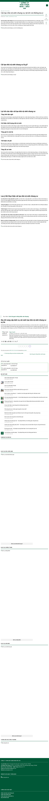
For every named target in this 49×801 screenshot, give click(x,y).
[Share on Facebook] (21, 346)
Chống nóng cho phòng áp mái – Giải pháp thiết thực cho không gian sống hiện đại (21, 420)
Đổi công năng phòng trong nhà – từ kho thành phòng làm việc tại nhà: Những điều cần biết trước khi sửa (25, 397)
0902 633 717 (14, 365)
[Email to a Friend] (26, 346)
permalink (25, 350)
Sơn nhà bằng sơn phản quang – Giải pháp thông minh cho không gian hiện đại (20, 432)
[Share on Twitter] (23, 346)
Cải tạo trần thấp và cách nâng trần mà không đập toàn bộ (16, 405)
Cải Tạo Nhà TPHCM (8, 381)
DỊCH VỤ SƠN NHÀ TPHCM (10, 385)
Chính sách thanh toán (6, 794)
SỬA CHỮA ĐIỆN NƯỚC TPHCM (11, 377)
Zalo (46, 23)
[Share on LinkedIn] (30, 346)
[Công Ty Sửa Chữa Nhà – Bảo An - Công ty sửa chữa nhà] (24, 5)
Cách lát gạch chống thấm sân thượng (37, 354)
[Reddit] (10, 341)
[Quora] (15, 341)
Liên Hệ (28, 0)
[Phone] (17, 341)
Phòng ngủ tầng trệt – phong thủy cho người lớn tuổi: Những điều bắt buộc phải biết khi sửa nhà (24, 401)
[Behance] (2, 341)
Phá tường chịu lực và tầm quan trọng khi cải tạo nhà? (15, 409)
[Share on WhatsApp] (19, 346)
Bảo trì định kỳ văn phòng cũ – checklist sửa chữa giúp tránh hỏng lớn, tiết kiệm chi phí (22, 393)
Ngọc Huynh (14, 16)
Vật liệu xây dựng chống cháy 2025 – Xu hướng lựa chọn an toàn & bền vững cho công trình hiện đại (24, 424)
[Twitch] (12, 341)
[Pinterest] (8, 341)
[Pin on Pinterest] (28, 346)
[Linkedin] (7, 341)
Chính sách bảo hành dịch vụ (7, 796)
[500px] (13, 341)
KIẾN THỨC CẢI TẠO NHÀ (13, 350)
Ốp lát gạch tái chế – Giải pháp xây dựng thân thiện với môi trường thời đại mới (20, 428)
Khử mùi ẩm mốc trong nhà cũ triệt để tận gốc (13, 416)
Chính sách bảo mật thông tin (7, 793)
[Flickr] (5, 341)
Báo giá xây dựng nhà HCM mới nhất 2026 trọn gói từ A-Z (16, 389)
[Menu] (47, 5)
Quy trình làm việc (5, 797)
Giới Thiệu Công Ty (23, 0)
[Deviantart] (3, 341)
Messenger (46, 19)
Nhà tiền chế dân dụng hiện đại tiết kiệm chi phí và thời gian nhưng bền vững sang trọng (22, 413)
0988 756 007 (14, 370)
